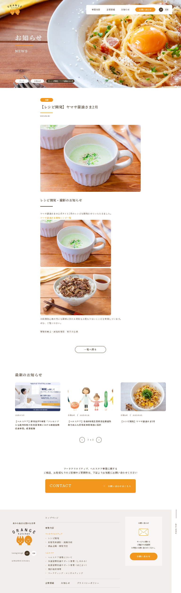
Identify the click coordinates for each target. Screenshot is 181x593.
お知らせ (125, 9)
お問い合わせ (145, 9)
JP (161, 9)
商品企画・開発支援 (58, 546)
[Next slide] (99, 439)
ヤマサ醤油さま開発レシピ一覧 (55, 217)
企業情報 (111, 9)
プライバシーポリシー (88, 583)
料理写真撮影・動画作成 (60, 542)
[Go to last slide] (82, 439)
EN (166, 9)
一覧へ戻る (90, 349)
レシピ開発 (53, 538)
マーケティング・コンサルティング (65, 573)
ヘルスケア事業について (60, 557)
